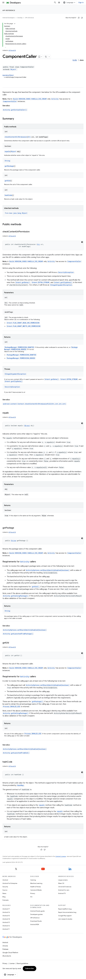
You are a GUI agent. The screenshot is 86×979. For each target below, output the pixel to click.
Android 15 (6, 916)
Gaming (33, 880)
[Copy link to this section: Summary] (16, 119)
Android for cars (63, 890)
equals (7, 151)
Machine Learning (36, 883)
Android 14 (6, 919)
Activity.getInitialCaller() (15, 110)
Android (5, 880)
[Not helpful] (81, 17)
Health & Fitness (35, 887)
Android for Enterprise (10, 883)
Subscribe (29, 968)
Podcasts (5, 900)
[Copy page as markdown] (46, 57)
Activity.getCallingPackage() (15, 596)
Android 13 (6, 922)
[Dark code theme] (82, 242)
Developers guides (36, 914)
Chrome (5, 946)
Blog (4, 897)
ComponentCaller (10, 101)
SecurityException (66, 272)
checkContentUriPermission (16, 137)
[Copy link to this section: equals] (11, 413)
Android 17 (6, 909)
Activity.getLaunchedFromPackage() (18, 634)
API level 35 (12, 50)
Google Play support (65, 916)
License (12, 963)
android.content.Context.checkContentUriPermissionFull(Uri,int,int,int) (34, 404)
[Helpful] (78, 17)
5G (31, 897)
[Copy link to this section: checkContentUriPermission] (32, 232)
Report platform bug (65, 909)
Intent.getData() (23, 282)
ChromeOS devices (64, 887)
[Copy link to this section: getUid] (11, 643)
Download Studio (36, 921)
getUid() (35, 587)
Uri (29, 137)
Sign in (80, 2)
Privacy (32, 893)
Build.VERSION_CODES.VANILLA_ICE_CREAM (29, 99)
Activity (55, 99)
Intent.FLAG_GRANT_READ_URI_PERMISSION (23, 323)
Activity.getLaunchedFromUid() (16, 753)
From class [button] (16, 213)
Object (13, 69)
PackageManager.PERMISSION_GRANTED (19, 347)
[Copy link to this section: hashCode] (14, 762)
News (4, 893)
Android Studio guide (37, 911)
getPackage (9, 166)
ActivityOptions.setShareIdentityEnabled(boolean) (47, 570)
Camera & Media (36, 890)
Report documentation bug (67, 912)
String (7, 161)
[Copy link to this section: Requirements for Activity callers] (38, 562)
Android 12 (6, 926)
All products (7, 956)
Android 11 (6, 929)
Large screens (63, 880)
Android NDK (34, 924)
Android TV (62, 893)
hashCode (8, 195)
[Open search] (55, 2)
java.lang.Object (8, 75)
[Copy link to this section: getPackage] (16, 528)
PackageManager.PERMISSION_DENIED (21, 358)
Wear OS (61, 883)
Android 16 (6, 912)
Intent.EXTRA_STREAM (40, 282)
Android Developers (9, 18)
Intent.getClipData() (63, 282)
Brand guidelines (22, 963)
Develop (19, 18)
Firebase (5, 949)
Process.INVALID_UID (11, 707)
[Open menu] (3, 2)
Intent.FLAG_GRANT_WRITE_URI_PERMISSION (23, 326)
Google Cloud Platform (10, 953)
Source (5, 890)
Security (5, 887)
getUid (7, 181)
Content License (60, 856)
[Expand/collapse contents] (14, 23)
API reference (9, 10)
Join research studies (65, 919)
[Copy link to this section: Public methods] (23, 224)
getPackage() (37, 702)
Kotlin (75, 60)
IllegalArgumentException (61, 285)
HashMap (20, 785)
